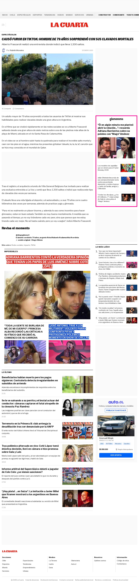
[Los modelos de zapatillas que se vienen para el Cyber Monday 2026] (128, 168)
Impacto (27, 245)
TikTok (33, 245)
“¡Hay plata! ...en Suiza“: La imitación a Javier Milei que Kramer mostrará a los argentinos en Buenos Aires (30, 494)
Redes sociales (17, 245)
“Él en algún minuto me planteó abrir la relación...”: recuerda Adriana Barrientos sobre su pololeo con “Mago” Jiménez (115, 129)
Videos (60, 15)
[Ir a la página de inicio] (69, 24)
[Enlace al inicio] (116, 120)
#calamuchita (64, 237)
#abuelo (55, 237)
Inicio (5, 15)
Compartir (7, 109)
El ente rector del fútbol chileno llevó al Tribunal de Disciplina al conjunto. (30, 432)
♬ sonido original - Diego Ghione (29, 240)
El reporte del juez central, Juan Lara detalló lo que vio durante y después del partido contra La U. (30, 477)
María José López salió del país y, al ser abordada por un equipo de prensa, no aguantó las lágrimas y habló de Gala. (31, 457)
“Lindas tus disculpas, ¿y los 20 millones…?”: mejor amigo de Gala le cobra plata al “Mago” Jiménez (108, 198)
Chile (12, 15)
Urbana (89, 15)
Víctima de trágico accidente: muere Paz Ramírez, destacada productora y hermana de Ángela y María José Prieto (112, 277)
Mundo (69, 15)
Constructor (104, 15)
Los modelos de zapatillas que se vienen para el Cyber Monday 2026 (108, 168)
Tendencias (49, 15)
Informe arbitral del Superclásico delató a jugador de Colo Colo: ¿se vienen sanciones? (30, 471)
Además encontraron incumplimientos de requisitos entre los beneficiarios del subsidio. (29, 389)
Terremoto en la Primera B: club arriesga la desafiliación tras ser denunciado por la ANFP (28, 425)
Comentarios (19, 109)
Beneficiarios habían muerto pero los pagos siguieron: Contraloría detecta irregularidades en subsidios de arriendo (30, 380)
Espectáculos (24, 15)
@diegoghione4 (22, 235)
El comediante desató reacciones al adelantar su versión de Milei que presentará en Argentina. (30, 502)
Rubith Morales (17, 50)
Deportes (37, 15)
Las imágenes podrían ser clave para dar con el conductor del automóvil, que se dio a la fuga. (28, 412)
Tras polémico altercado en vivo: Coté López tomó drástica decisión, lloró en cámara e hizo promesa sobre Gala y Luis (30, 449)
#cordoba (75, 237)
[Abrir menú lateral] (4, 25)
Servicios (79, 15)
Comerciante (118, 15)
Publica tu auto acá (116, 410)
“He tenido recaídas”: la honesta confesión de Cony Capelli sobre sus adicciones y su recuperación (111, 310)
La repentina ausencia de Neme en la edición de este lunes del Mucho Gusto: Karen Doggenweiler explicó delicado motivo (112, 288)
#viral (49, 237)
